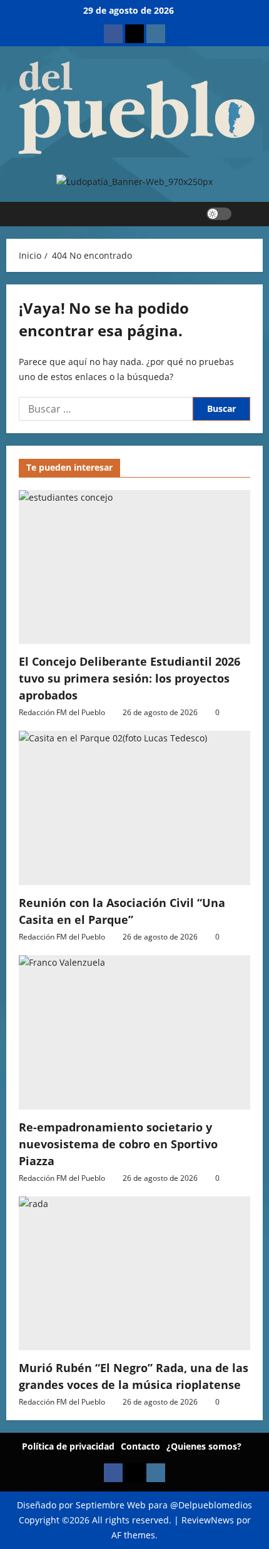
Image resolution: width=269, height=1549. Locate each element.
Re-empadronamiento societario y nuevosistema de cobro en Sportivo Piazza (118, 1144)
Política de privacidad (68, 1446)
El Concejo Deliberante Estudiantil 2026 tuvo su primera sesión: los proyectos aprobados (129, 678)
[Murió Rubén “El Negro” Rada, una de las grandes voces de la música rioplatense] (134, 1273)
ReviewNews (207, 1520)
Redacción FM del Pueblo (62, 712)
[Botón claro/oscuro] (218, 214)
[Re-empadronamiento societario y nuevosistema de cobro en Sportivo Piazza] (134, 1032)
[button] (247, 214)
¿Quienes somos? (203, 1446)
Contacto (140, 1446)
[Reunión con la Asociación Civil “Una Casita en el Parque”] (134, 808)
